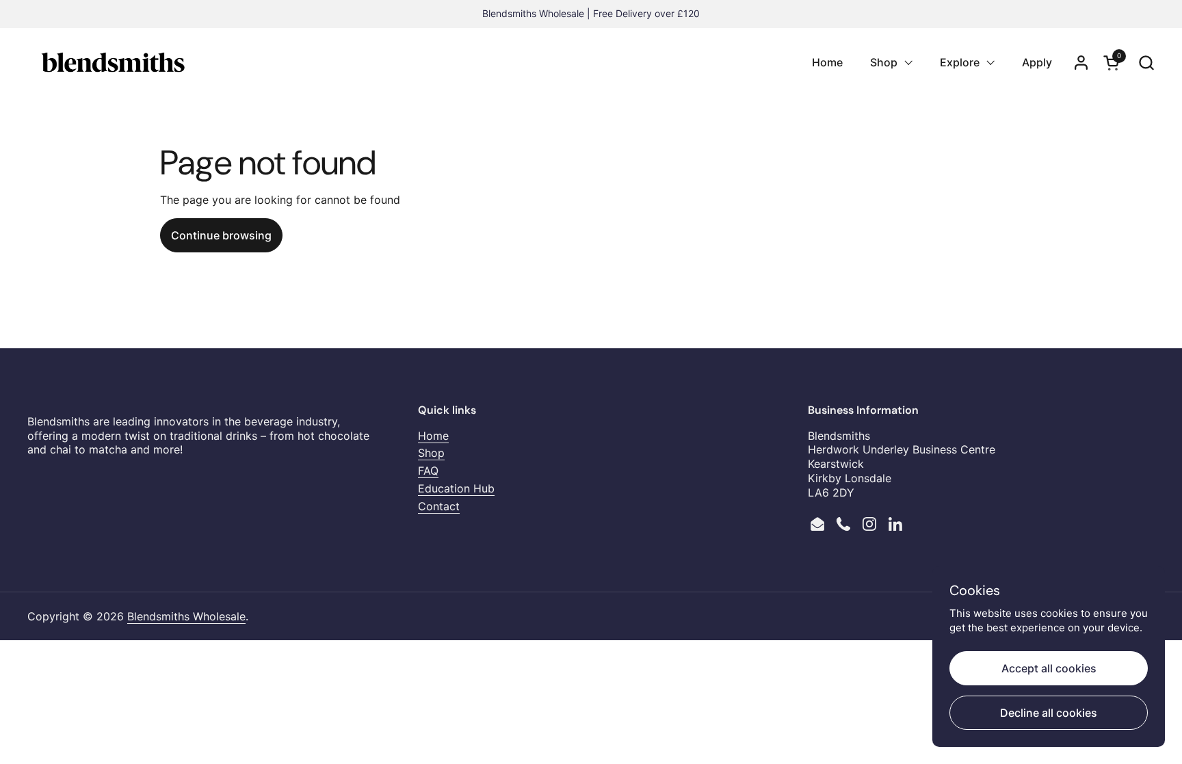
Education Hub (456, 488)
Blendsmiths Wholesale (186, 616)
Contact (439, 506)
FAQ (428, 470)
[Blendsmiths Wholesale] (112, 62)
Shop (431, 453)
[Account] (1081, 62)
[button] (1146, 62)
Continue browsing (221, 235)
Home (433, 436)
